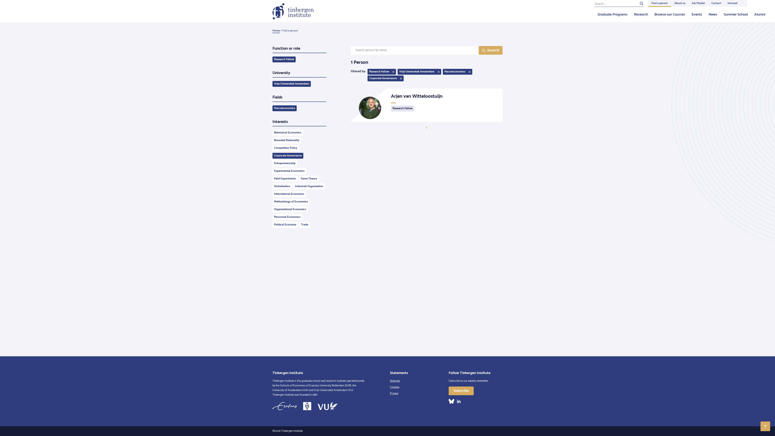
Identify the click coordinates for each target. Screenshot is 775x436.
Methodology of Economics (291, 201)
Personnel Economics (287, 217)
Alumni (759, 15)
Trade (304, 224)
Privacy (394, 393)
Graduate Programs (612, 15)
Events (697, 15)
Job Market (698, 3)
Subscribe (461, 391)
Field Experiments (285, 178)
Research (641, 15)
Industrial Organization (309, 186)
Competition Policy (285, 148)
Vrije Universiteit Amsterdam (291, 84)
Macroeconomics (284, 108)
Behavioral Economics (287, 132)
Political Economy (285, 224)
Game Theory (309, 178)
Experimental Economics (289, 171)
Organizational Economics (290, 209)
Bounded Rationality (286, 140)
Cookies (394, 387)
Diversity (395, 381)
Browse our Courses (670, 15)
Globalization (282, 186)
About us (679, 3)
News (713, 15)
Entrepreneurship (284, 163)
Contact (716, 3)
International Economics (289, 194)
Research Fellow (284, 59)
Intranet (732, 3)
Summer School (736, 15)
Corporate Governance (288, 155)
